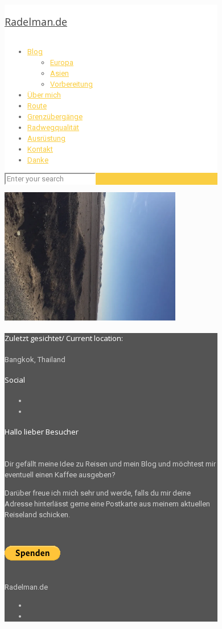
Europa (61, 62)
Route (37, 106)
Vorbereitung (71, 84)
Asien (59, 73)
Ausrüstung (46, 138)
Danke (37, 160)
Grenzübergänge (55, 116)
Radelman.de (36, 22)
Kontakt (40, 149)
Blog (35, 51)
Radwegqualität (53, 127)
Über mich (44, 95)
